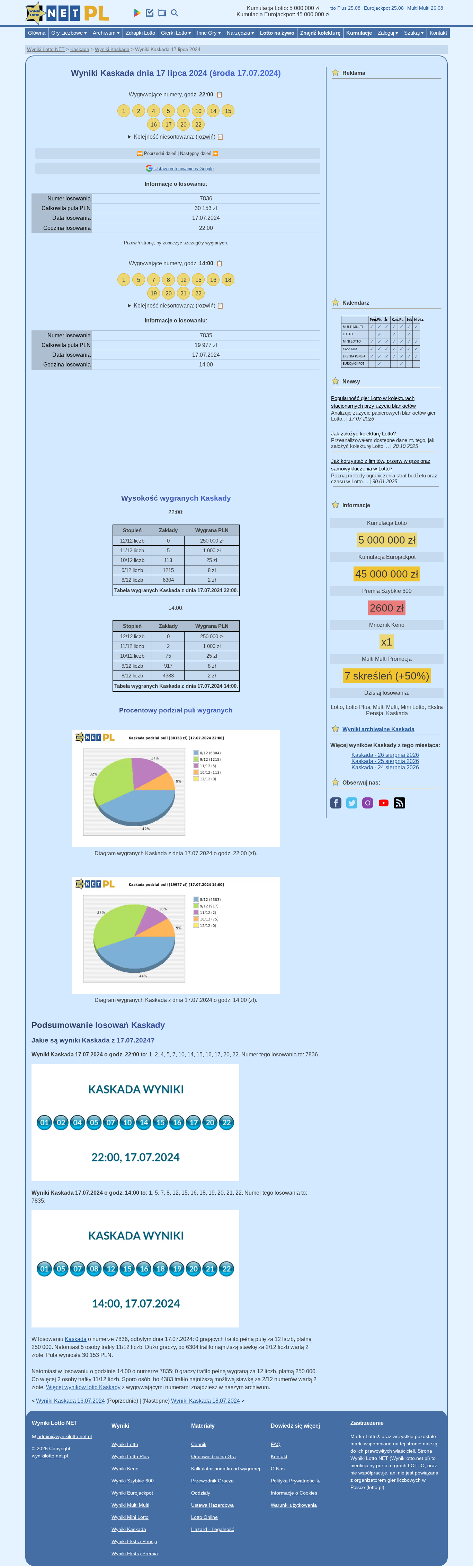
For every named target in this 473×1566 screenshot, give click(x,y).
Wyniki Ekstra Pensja (134, 1541)
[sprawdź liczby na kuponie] (147, 15)
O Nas (278, 1468)
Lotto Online (204, 1517)
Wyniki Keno (125, 1468)
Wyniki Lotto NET (46, 49)
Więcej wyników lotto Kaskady (83, 1387)
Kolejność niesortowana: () (179, 137)
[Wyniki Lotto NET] (67, 23)
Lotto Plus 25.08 (330, 8)
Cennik (198, 1444)
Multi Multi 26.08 (412, 8)
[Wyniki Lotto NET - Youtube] (383, 803)
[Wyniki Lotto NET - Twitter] (352, 803)
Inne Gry (209, 33)
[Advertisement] (176, 432)
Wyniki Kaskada (112, 49)
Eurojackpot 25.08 (371, 8)
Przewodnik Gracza (212, 1480)
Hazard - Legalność (212, 1529)
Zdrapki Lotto (140, 33)
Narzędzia (240, 33)
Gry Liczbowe (69, 33)
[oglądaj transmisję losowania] (160, 15)
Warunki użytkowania (294, 1505)
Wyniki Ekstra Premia (134, 1553)
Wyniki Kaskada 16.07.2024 (70, 1401)
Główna (36, 33)
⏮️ (140, 153)
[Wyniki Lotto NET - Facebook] (336, 803)
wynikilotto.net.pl (50, 1456)
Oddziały (200, 1493)
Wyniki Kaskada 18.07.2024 (205, 1401)
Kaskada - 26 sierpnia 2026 (385, 755)
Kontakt (438, 33)
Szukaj (414, 33)
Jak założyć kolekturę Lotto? (363, 433)
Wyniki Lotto (124, 1444)
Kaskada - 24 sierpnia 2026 (385, 767)
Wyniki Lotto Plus (130, 1456)
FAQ (275, 1444)
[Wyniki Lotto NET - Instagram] (367, 803)
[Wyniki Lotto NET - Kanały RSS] (399, 803)
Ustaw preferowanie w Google (183, 168)
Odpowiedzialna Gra (213, 1456)
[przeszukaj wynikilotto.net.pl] (172, 15)
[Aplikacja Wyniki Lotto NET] (135, 15)
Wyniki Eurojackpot (132, 1493)
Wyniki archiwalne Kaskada (378, 729)
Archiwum (106, 33)
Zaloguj (388, 33)
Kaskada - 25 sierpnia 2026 (385, 761)
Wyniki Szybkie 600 (132, 1480)
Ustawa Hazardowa (212, 1505)
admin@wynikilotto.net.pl (64, 1436)
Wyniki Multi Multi (130, 1505)
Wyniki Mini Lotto (130, 1517)
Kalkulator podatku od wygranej (225, 1468)
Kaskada (79, 49)
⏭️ (215, 153)
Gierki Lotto (176, 33)
